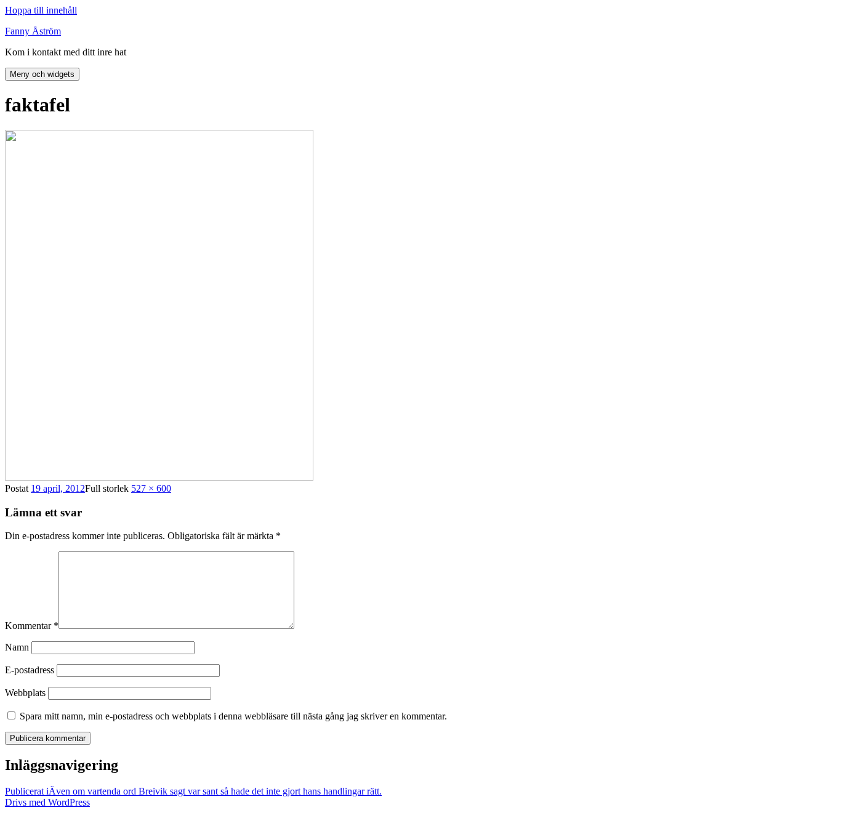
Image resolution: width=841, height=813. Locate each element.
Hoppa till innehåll (41, 10)
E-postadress (29, 670)
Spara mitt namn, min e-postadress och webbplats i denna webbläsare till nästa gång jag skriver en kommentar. (233, 716)
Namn (17, 647)
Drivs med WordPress (47, 802)
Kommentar (31, 625)
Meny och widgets (42, 74)
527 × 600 (151, 488)
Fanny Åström (33, 31)
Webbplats (25, 692)
